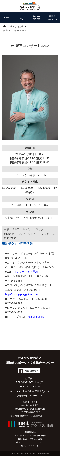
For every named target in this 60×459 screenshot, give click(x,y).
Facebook (31, 370)
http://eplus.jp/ (36, 316)
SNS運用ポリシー (40, 416)
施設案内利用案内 (36, 17)
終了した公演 (16, 26)
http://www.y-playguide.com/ (21, 294)
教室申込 (7, 17)
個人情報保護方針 (19, 416)
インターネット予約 (26, 271)
